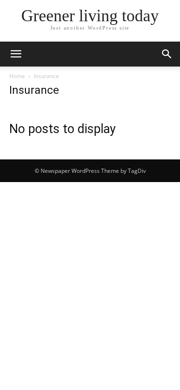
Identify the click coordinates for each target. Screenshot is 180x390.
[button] (15, 54)
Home (17, 76)
